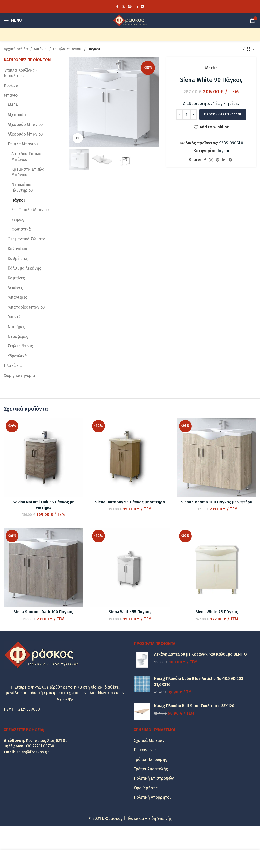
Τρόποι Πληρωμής (150, 759)
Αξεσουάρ (17, 114)
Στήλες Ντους (20, 346)
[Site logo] (130, 20)
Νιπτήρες (16, 326)
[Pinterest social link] (129, 6)
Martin (211, 67)
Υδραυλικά (17, 356)
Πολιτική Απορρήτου (153, 797)
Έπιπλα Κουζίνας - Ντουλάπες (20, 73)
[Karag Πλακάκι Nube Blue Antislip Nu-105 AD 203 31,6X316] (142, 685)
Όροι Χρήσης (146, 788)
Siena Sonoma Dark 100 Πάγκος (43, 611)
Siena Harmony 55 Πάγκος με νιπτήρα (130, 501)
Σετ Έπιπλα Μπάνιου (30, 209)
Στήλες (17, 219)
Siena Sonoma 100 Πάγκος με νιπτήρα (216, 501)
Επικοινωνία (145, 749)
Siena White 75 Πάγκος (216, 611)
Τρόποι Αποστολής (151, 768)
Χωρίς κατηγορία (19, 375)
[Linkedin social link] (136, 6)
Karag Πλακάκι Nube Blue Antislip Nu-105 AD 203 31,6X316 (198, 681)
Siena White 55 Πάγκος (130, 611)
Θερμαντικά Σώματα (27, 239)
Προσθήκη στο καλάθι (222, 114)
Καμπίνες (16, 278)
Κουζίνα (11, 85)
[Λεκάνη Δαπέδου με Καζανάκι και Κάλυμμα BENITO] (142, 660)
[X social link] (123, 6)
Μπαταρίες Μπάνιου (26, 307)
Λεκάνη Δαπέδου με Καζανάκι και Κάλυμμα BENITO (200, 654)
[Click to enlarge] (78, 138)
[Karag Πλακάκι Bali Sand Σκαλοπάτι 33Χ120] (142, 711)
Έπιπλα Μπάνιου (68, 49)
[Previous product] (243, 49)
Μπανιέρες (17, 297)
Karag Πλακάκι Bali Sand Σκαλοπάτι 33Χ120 (194, 705)
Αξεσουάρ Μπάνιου (25, 124)
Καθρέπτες (18, 258)
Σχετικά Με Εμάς (149, 740)
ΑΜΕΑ (13, 105)
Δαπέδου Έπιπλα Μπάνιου (26, 156)
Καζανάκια (17, 248)
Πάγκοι (93, 49)
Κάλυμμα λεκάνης (24, 268)
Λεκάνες (15, 287)
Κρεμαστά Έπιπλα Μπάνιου (28, 172)
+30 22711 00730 (39, 746)
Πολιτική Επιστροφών (154, 778)
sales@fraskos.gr (32, 751)
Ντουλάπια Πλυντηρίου (22, 187)
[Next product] (253, 49)
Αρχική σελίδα (16, 49)
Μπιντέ (14, 316)
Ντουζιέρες (18, 336)
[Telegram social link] (142, 6)
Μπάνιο (41, 49)
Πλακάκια (13, 365)
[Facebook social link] (117, 6)
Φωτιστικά (21, 229)
